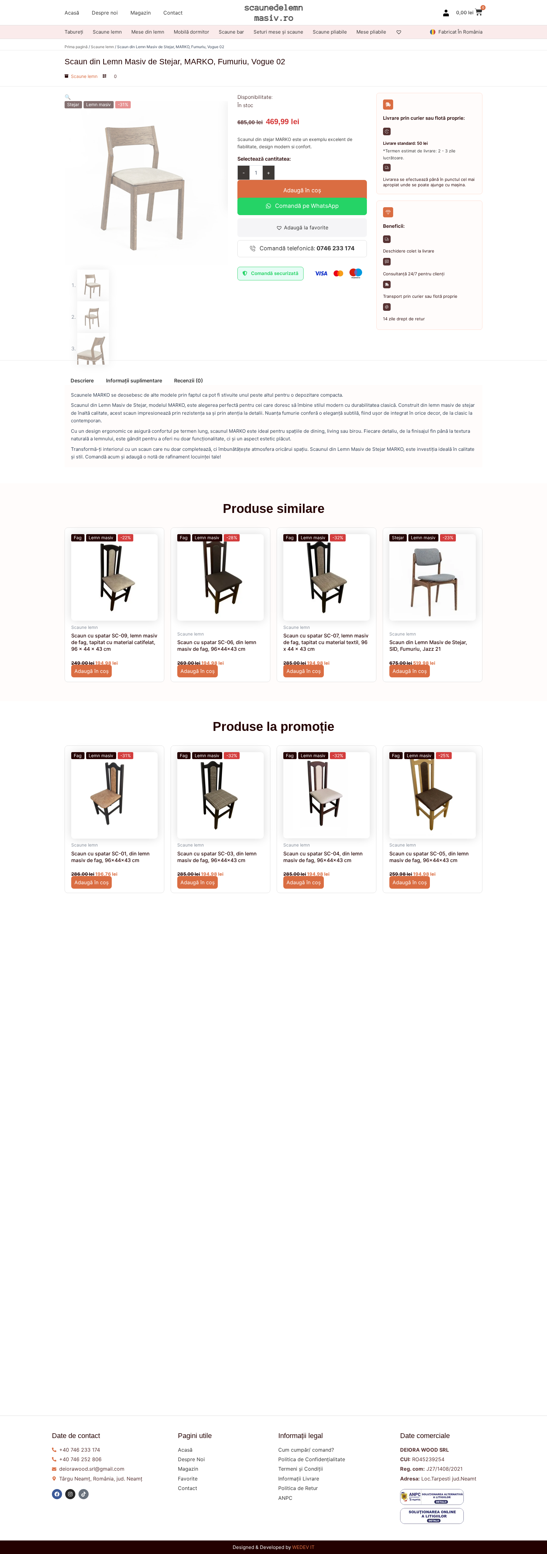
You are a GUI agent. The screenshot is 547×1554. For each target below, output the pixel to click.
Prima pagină (76, 46)
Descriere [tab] (82, 380)
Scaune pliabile (330, 32)
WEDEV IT (303, 1547)
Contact (173, 13)
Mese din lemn (147, 32)
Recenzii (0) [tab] (188, 380)
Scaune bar (231, 32)
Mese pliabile (371, 32)
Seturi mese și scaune (278, 32)
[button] (68, 97)
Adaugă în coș (302, 190)
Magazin (140, 13)
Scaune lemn (107, 32)
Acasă (72, 13)
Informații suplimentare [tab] (134, 380)
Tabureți (74, 32)
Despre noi (105, 13)
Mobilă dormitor (191, 32)
